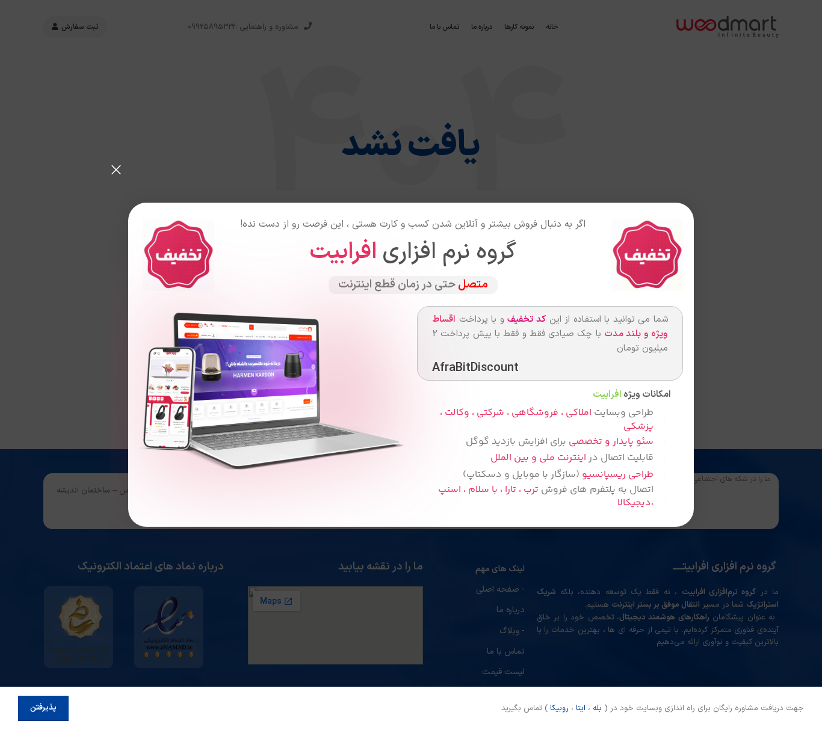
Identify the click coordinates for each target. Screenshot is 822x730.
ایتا (581, 708)
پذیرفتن (43, 708)
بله (597, 708)
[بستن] (116, 170)
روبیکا (559, 708)
